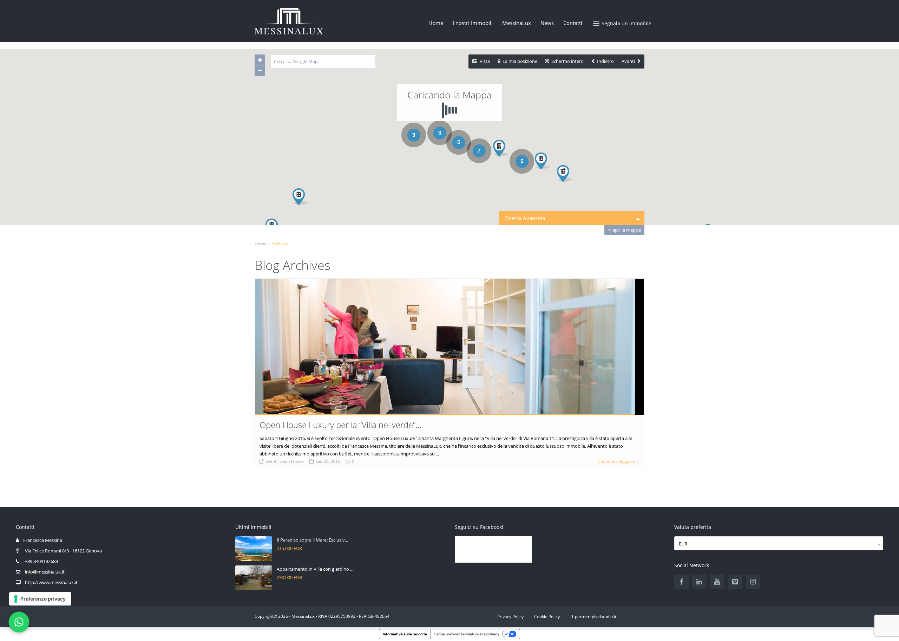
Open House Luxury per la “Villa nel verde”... (341, 424)
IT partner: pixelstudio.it (593, 617)
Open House (292, 461)
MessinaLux (516, 22)
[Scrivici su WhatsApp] (19, 622)
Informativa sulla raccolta (405, 634)
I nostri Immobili (473, 22)
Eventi (271, 461)
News (547, 22)
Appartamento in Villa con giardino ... (315, 569)
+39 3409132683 (41, 561)
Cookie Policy (547, 617)
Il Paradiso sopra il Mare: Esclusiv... (312, 540)
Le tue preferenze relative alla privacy (466, 634)
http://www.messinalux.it (51, 582)
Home (435, 22)
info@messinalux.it (45, 572)
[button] (545, 163)
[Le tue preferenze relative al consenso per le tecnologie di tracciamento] (40, 599)
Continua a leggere (616, 461)
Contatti (572, 22)
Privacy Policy (510, 617)
